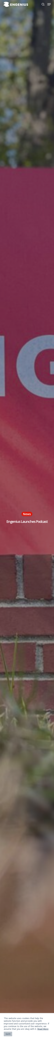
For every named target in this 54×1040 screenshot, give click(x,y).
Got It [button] (8, 1034)
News (27, 514)
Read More (42, 1029)
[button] (49, 4)
